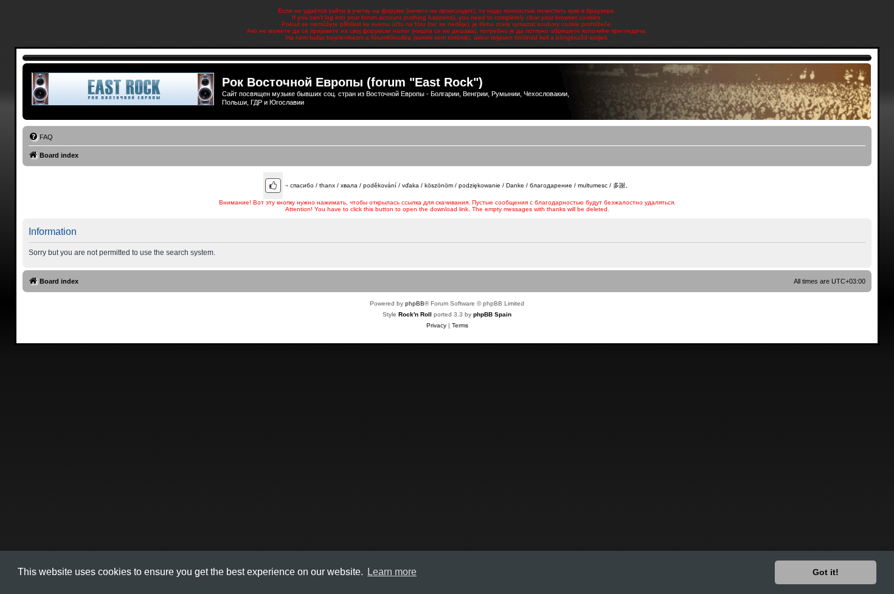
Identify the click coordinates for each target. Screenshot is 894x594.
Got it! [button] (826, 572)
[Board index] (124, 88)
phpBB (414, 303)
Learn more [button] (392, 572)
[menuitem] (41, 137)
